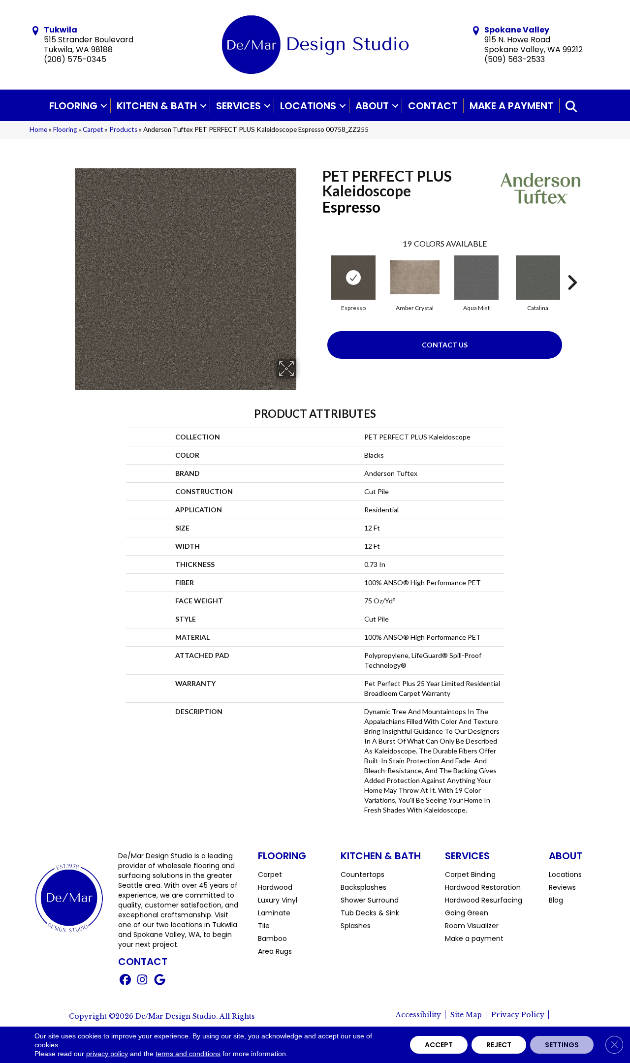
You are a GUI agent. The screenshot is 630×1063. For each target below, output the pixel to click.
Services (238, 106)
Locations (308, 106)
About (372, 106)
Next (572, 268)
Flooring (73, 106)
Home (38, 129)
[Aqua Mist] (476, 277)
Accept (439, 1045)
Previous (317, 268)
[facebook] (125, 981)
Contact (432, 106)
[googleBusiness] (160, 981)
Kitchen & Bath (157, 106)
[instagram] (142, 981)
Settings (562, 1045)
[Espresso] (353, 277)
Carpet (93, 129)
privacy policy (107, 1054)
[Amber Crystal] (415, 277)
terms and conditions (188, 1054)
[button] (103, 105)
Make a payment (511, 106)
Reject (498, 1045)
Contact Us (445, 345)
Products (123, 129)
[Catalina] (538, 277)
